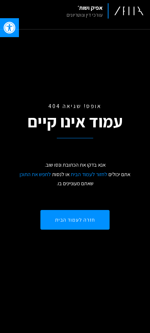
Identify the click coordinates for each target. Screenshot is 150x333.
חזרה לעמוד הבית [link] (75, 220)
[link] (102, 11)
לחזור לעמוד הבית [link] (89, 174)
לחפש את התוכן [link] (35, 174)
